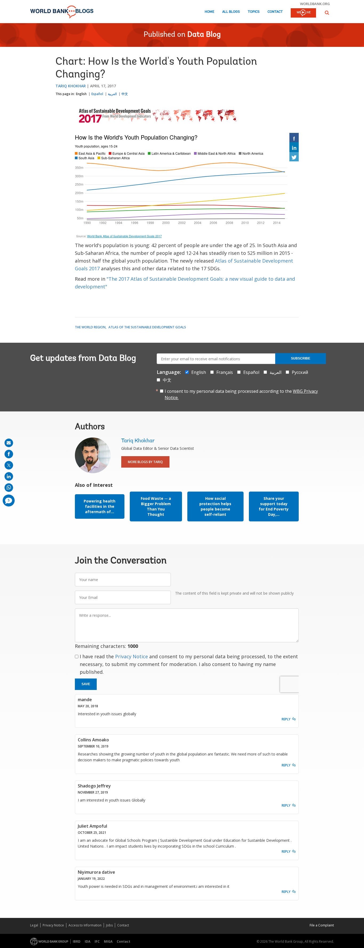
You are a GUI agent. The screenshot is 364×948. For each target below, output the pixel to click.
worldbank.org (315, 3)
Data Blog (204, 35)
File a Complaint (322, 925)
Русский (300, 372)
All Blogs (231, 12)
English (81, 94)
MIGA (108, 941)
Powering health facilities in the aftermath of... (99, 506)
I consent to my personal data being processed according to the (241, 394)
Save (86, 684)
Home (209, 12)
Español (97, 94)
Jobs (109, 925)
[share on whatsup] (9, 487)
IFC (97, 941)
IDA (87, 941)
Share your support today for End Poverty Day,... (274, 506)
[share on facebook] (9, 454)
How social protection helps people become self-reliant (215, 506)
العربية (112, 94)
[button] (327, 12)
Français (224, 372)
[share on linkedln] (9, 476)
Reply (286, 719)
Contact (275, 12)
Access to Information (85, 925)
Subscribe (300, 358)
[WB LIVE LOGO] (303, 13)
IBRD (76, 941)
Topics (254, 12)
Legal (34, 925)
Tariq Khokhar (70, 86)
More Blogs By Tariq (145, 462)
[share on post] (9, 465)
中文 (125, 94)
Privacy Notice (131, 656)
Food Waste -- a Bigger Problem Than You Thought (156, 506)
